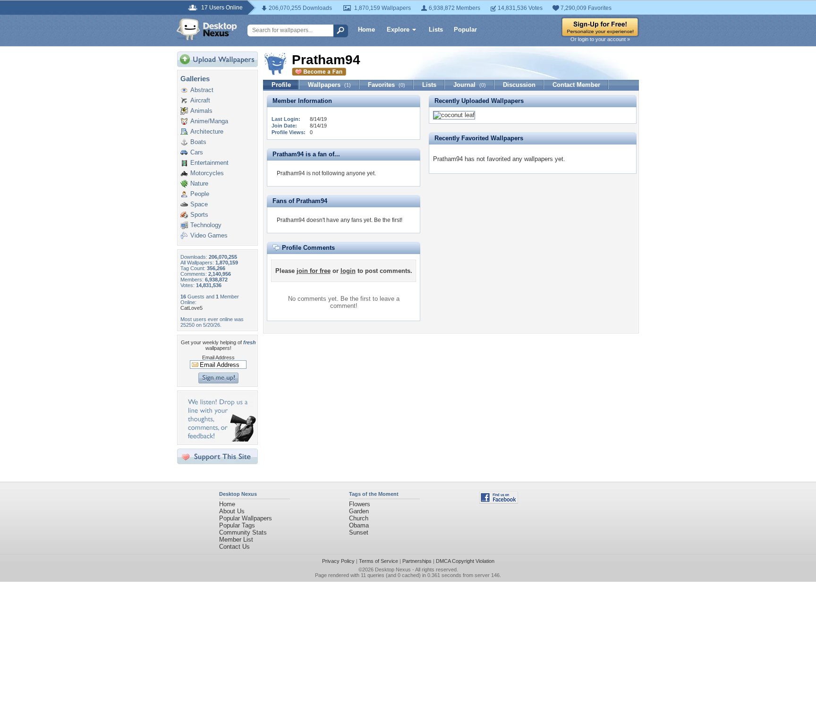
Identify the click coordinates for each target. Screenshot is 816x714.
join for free (314, 270)
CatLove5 (191, 308)
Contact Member (576, 84)
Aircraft (200, 100)
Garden (359, 511)
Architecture (206, 131)
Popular (465, 29)
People (199, 193)
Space (199, 204)
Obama (359, 525)
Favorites (386, 84)
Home (366, 29)
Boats (198, 141)
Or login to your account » (600, 39)
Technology (205, 225)
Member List (236, 539)
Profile (281, 84)
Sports (199, 214)
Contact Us (234, 546)
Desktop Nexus (393, 569)
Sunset (358, 532)
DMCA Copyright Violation (465, 561)
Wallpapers (329, 84)
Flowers (359, 504)
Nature (199, 183)
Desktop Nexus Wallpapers (207, 29)
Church (358, 518)
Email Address (218, 357)
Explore (398, 29)
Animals (201, 110)
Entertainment (209, 162)
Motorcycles (207, 173)
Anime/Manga (209, 121)
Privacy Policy (338, 561)
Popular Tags (237, 525)
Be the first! (388, 220)
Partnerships (417, 561)
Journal (469, 84)
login (348, 270)
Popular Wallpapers (245, 518)
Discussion (519, 84)
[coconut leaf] (454, 115)
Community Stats (243, 532)
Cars (196, 152)
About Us (232, 511)
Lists (436, 29)
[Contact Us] (220, 439)
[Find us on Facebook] (498, 501)
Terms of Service (378, 561)
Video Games (209, 235)
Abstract (201, 90)
